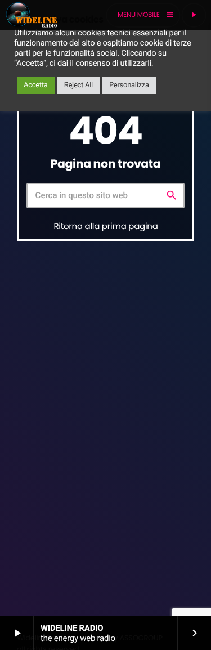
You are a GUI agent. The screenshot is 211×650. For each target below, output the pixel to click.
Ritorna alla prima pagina (106, 226)
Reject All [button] (78, 85)
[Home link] (31, 15)
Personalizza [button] (129, 85)
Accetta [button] (36, 85)
